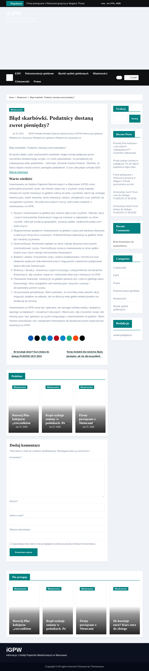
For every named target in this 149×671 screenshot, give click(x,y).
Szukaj (121, 108)
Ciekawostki (22, 81)
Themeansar (97, 666)
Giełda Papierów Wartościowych (59, 133)
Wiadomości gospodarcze (68, 138)
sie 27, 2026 (21, 427)
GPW (79, 133)
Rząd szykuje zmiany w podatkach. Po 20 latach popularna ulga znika (126, 163)
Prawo (37, 81)
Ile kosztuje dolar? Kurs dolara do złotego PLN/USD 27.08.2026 (125, 209)
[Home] (9, 77)
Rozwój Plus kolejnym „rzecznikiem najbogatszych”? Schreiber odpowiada (24, 630)
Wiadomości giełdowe (44, 138)
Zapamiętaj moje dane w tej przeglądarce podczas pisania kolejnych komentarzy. (54, 544)
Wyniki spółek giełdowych (73, 73)
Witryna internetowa (20, 529)
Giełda (39, 133)
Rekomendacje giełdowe (39, 73)
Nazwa (14, 501)
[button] (142, 77)
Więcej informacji (18, 172)
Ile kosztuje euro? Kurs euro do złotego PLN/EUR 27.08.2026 (125, 195)
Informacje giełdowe (93, 133)
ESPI (18, 73)
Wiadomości (100, 73)
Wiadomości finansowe (21, 138)
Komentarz (16, 457)
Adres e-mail (17, 515)
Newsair (82, 666)
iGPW (14, 13)
